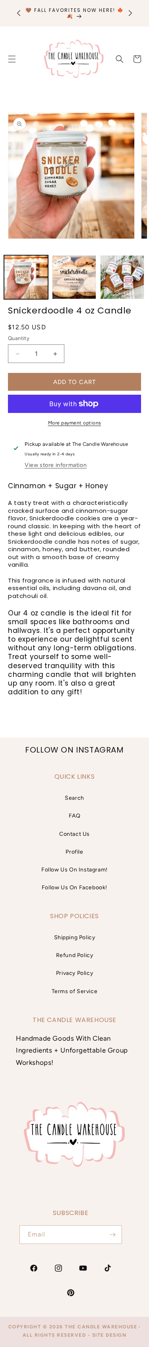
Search (74, 798)
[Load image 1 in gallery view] (26, 277)
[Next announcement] (130, 13)
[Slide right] (134, 279)
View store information (56, 465)
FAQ (75, 815)
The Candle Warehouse (101, 1327)
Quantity (18, 338)
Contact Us (74, 834)
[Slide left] (14, 279)
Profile (74, 851)
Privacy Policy (74, 973)
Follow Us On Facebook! (74, 887)
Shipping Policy (74, 937)
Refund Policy (74, 955)
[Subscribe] (113, 1234)
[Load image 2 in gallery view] (74, 277)
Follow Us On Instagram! (74, 869)
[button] (119, 59)
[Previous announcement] (18, 13)
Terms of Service (75, 991)
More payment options (74, 423)
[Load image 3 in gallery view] (122, 277)
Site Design (109, 1335)
